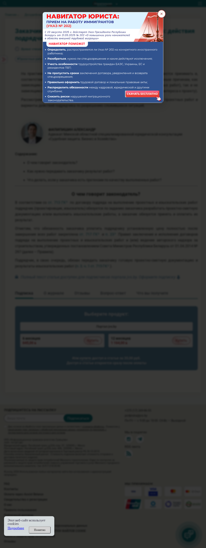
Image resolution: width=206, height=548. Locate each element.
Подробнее (16, 528)
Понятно (39, 529)
